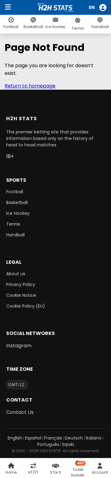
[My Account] (103, 7)
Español (33, 438)
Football (14, 192)
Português (48, 444)
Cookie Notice (21, 295)
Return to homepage (30, 85)
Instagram (18, 345)
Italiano (93, 438)
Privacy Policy (20, 284)
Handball (15, 235)
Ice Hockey (18, 213)
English (15, 438)
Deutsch (74, 438)
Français (53, 438)
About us (15, 274)
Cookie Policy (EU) (25, 306)
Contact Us (20, 412)
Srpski (68, 444)
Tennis (13, 224)
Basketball (17, 202)
